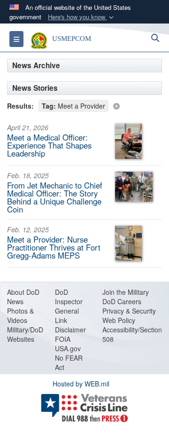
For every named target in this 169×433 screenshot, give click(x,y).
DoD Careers (121, 301)
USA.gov (68, 348)
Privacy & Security (129, 310)
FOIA (62, 339)
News (15, 301)
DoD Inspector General (69, 301)
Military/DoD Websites (25, 334)
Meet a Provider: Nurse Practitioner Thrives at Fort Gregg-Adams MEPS (53, 247)
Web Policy (118, 320)
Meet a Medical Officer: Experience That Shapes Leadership (49, 145)
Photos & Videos (20, 315)
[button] (81, 17)
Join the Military (125, 292)
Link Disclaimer (70, 324)
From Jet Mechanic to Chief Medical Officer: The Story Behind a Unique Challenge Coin (54, 197)
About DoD (23, 292)
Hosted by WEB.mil (81, 383)
